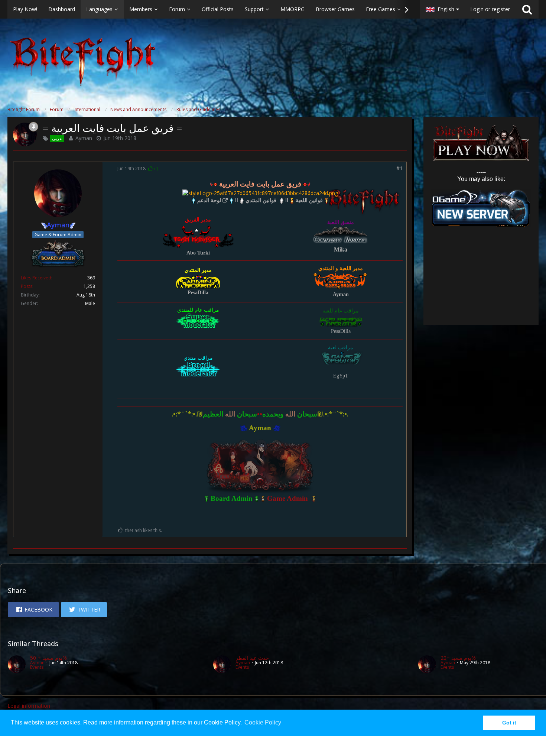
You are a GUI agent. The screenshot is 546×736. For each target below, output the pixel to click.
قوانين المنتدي (261, 200)
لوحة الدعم (209, 200)
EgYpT (340, 376)
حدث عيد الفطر (252, 657)
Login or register (490, 9)
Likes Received (36, 278)
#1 (399, 168)
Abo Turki (198, 253)
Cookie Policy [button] (262, 722)
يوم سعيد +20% (458, 657)
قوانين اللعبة (309, 200)
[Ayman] (17, 664)
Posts (26, 286)
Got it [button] (509, 723)
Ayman (83, 138)
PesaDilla (198, 292)
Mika (340, 249)
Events (36, 667)
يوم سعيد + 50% (48, 657)
